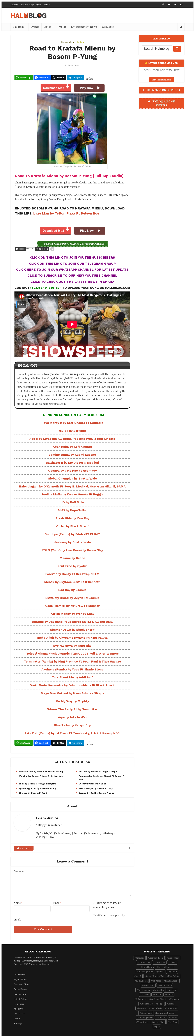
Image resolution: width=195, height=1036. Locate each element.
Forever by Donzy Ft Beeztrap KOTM (72, 574)
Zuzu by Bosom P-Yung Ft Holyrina (37, 783)
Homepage (19, 1003)
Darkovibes (159, 962)
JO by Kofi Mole (72, 502)
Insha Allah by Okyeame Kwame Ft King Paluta (72, 637)
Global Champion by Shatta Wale (72, 478)
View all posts (23, 848)
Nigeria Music (20, 979)
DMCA (17, 1018)
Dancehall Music (22, 984)
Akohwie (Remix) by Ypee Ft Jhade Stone (72, 669)
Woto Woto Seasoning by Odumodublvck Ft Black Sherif (72, 685)
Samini (171, 1003)
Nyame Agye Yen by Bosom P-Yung (37, 788)
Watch (62, 26)
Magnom (172, 989)
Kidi (162, 976)
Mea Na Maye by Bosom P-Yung (96, 788)
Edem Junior (74, 65)
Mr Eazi (169, 994)
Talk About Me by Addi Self (72, 677)
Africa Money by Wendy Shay (72, 614)
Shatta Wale (156, 1008)
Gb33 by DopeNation (72, 510)
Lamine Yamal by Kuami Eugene (72, 454)
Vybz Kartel (143, 1022)
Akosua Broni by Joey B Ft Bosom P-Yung (41, 771)
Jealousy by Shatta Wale (72, 542)
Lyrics (38, 4)
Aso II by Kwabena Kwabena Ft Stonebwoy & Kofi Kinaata (72, 439)
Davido (173, 962)
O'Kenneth (141, 999)
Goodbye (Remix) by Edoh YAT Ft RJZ (72, 534)
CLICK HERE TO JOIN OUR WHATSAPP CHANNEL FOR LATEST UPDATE (72, 269)
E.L (159, 966)
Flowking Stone (145, 971)
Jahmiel (160, 971)
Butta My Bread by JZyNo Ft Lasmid (72, 598)
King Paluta (173, 976)
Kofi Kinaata (141, 980)
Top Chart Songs (27, 4)
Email (57, 903)
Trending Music (145, 1017)
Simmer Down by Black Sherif (72, 629)
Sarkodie (142, 1008)
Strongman (146, 1012)
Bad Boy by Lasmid (72, 590)
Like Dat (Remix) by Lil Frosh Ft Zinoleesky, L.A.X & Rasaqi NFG (72, 733)
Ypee (157, 1026)
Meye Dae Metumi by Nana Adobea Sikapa (72, 693)
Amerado (140, 957)
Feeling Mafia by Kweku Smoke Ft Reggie (72, 494)
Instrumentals (21, 994)
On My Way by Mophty (72, 701)
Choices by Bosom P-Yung (33, 793)
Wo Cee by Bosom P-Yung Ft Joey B (98, 771)
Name (18, 903)
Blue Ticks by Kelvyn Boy (72, 725)
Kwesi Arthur (144, 989)
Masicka (145, 994)
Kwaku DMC (148, 985)
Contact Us (19, 1013)
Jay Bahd (172, 971)
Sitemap (46, 964)
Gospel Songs (20, 989)
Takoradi (18, 26)
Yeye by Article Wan (72, 717)
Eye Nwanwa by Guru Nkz (72, 645)
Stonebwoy (171, 1008)
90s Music (107, 26)
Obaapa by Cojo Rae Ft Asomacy (72, 470)
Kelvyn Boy (151, 976)
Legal (13, 4)
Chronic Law (144, 962)
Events (35, 26)
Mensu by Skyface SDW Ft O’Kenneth (72, 582)
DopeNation (148, 966)
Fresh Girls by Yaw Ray (72, 518)
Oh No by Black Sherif (72, 526)
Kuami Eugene (171, 980)
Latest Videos (20, 998)
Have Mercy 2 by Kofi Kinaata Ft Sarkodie (72, 423)
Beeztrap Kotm (156, 957)
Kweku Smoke (165, 985)
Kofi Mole (156, 980)
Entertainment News (84, 26)
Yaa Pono (173, 1022)
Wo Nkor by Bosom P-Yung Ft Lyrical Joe (41, 776)
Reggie (160, 1003)
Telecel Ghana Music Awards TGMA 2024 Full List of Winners (72, 653)
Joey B (138, 976)
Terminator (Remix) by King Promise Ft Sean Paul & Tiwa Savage (72, 661)
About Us (18, 1008)
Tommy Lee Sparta (165, 1012)
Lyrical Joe (159, 989)
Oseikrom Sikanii (158, 999)
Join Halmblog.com (161, 79)
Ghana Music (68, 42)
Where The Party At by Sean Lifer (72, 709)
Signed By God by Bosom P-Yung (96, 793)
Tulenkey (161, 1017)
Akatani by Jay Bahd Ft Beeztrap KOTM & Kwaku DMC (72, 621)
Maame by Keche (72, 558)
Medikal (157, 994)
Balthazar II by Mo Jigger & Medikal (72, 462)
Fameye (169, 966)
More (45, 4)
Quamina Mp (147, 1003)
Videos (173, 1017)
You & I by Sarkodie (72, 431)
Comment (19, 871)
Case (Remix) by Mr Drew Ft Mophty (72, 606)
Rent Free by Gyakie (72, 566)
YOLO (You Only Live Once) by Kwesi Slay (72, 550)
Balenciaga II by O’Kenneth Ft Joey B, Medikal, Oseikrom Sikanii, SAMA (72, 486)
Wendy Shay (158, 1022)
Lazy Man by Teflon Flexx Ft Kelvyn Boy (66, 213)
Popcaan (174, 999)
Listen (47, 26)
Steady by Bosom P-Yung (92, 783)
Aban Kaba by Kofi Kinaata (72, 446)
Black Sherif (173, 957)
